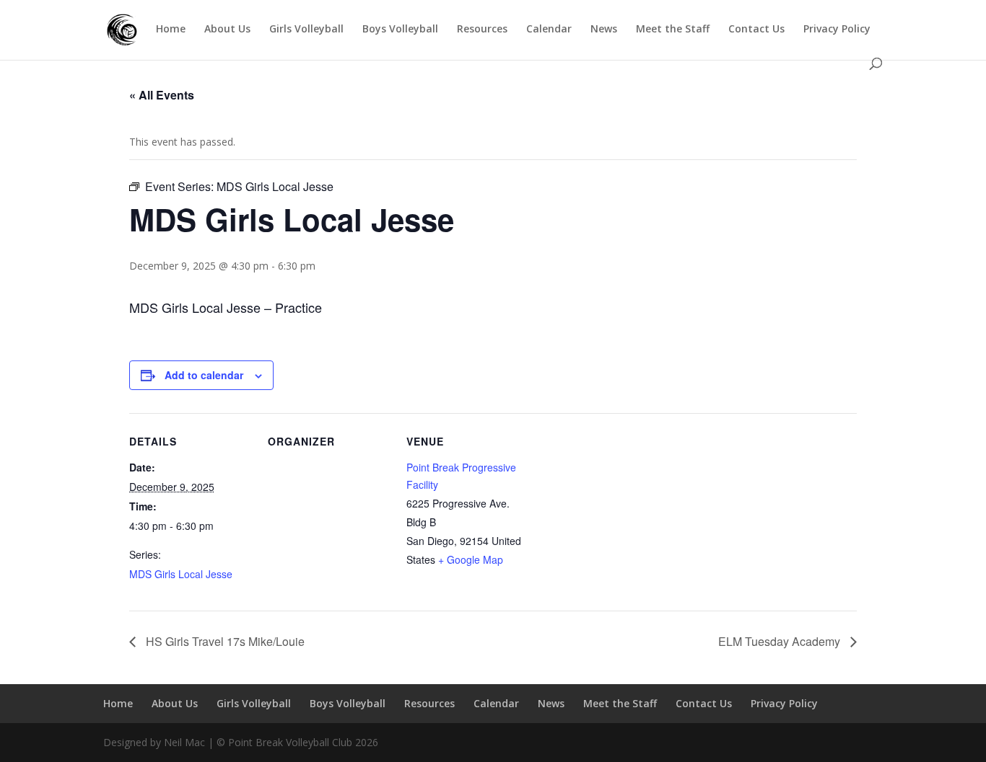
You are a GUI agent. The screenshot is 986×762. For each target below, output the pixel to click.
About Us (227, 29)
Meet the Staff (673, 29)
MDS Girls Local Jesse (180, 574)
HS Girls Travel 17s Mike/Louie (224, 641)
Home (171, 29)
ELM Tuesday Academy (780, 641)
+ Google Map (470, 559)
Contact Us (756, 29)
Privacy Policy (837, 29)
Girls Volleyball (306, 29)
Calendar (549, 29)
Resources (482, 29)
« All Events (161, 95)
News (603, 29)
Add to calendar (204, 375)
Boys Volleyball (400, 29)
